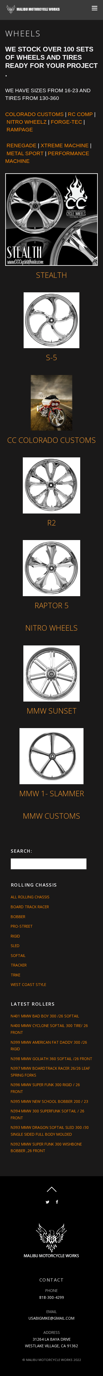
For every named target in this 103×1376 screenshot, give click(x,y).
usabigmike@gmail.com (51, 1318)
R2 (51, 523)
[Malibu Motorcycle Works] (33, 12)
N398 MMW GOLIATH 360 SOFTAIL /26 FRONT (51, 1058)
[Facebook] (57, 1201)
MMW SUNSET (52, 711)
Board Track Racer (30, 906)
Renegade (22, 145)
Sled (15, 945)
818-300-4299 (51, 1297)
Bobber (18, 916)
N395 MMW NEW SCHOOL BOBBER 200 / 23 (49, 1101)
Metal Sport (25, 153)
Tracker (19, 965)
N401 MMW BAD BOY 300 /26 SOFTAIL (45, 1016)
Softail (18, 955)
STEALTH (51, 275)
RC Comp (80, 114)
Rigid (15, 936)
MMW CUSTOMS (51, 816)
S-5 (51, 357)
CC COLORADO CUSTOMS (51, 440)
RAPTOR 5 (52, 605)
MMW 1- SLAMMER (51, 793)
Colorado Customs (34, 114)
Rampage (20, 129)
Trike (15, 974)
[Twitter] (47, 1201)
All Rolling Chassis (30, 896)
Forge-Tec (66, 122)
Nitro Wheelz (27, 122)
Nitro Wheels (51, 628)
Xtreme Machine (65, 145)
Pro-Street (22, 926)
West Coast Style (28, 984)
